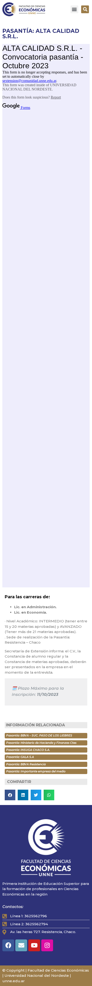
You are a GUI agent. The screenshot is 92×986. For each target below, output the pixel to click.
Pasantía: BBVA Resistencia (26, 764)
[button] (74, 9)
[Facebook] (8, 945)
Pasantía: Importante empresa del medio (36, 771)
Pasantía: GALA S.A (20, 757)
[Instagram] (47, 945)
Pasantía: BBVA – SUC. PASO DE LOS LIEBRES (39, 735)
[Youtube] (34, 945)
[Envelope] (21, 945)
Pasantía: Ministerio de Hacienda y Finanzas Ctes (41, 743)
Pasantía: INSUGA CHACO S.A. (28, 750)
